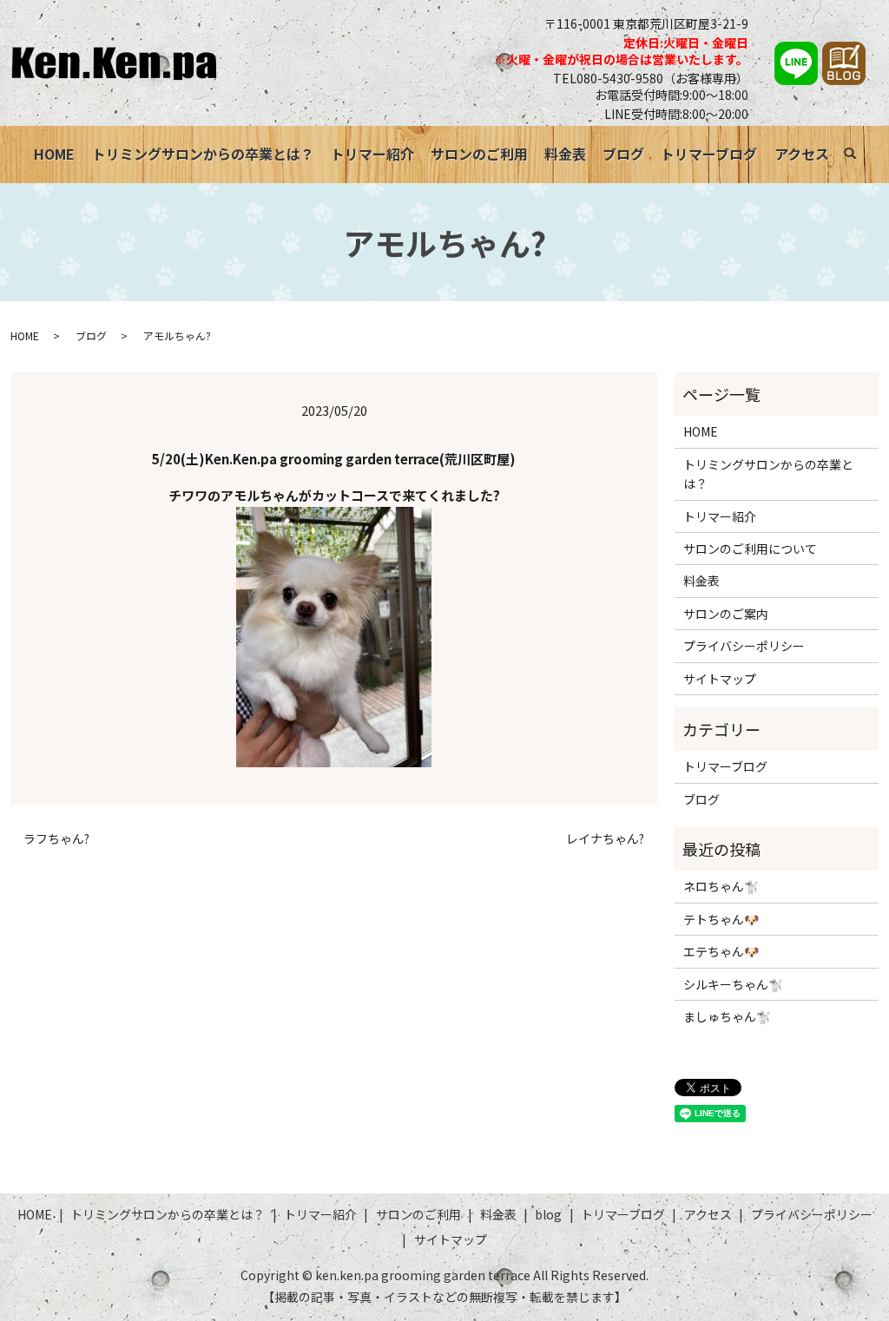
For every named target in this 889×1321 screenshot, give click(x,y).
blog (548, 1214)
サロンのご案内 (725, 613)
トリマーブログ (709, 153)
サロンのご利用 (479, 153)
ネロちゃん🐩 (721, 886)
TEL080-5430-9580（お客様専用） (650, 78)
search (859, 156)
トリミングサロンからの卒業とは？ (203, 153)
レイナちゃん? (605, 839)
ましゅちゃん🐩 (727, 1016)
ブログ (623, 153)
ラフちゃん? (56, 839)
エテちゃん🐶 (721, 951)
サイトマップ (719, 678)
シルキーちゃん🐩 (733, 984)
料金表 (565, 153)
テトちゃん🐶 (721, 919)
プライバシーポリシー (744, 645)
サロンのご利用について (750, 548)
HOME (54, 153)
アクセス (801, 153)
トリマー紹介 (372, 153)
